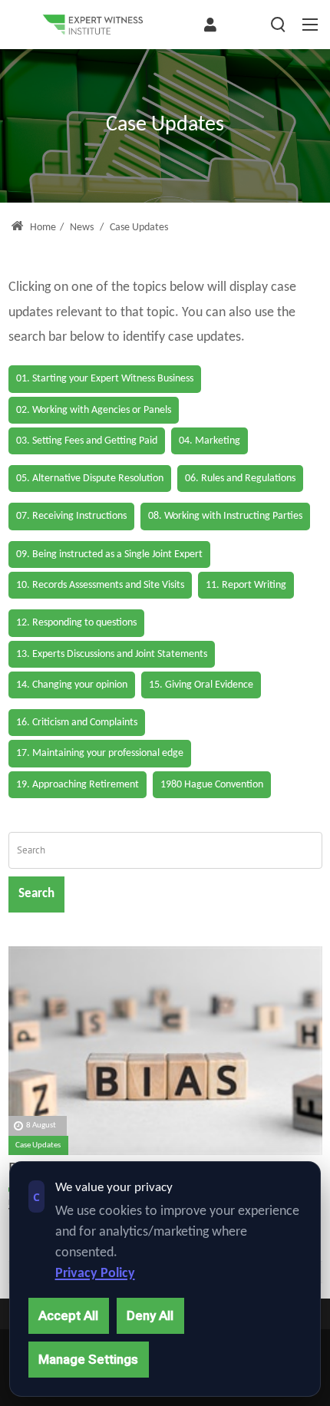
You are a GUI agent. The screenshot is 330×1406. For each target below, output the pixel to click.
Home (42, 227)
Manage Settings (88, 1359)
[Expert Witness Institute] (92, 24)
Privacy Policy (95, 1273)
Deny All (150, 1315)
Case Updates (38, 1145)
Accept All (68, 1315)
